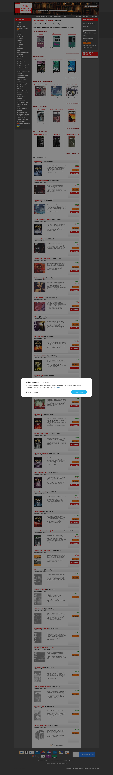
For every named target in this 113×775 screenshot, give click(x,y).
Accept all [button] (79, 392)
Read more (57, 387)
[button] (32, 392)
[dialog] (56, 387)
